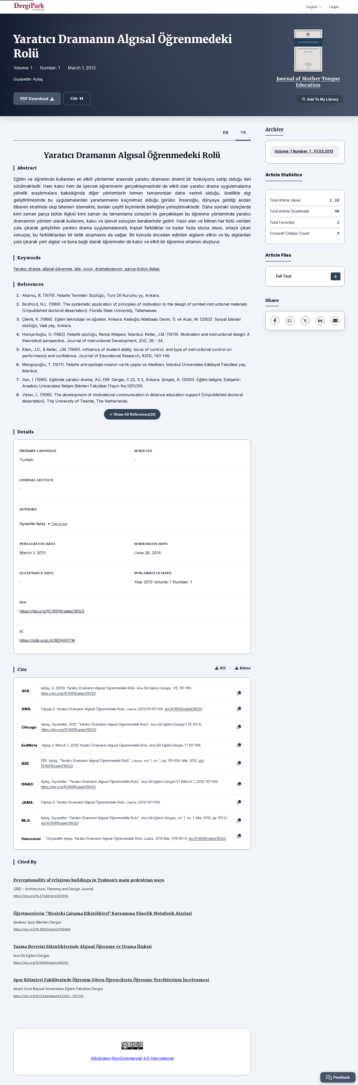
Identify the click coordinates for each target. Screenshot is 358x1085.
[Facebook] (275, 320)
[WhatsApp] (290, 320)
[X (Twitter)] (305, 320)
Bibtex (245, 668)
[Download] (335, 276)
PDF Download (34, 98)
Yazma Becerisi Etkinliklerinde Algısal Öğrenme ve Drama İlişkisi (82, 946)
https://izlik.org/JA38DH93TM (47, 640)
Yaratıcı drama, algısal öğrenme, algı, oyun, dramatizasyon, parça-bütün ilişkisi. (86, 268)
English (312, 7)
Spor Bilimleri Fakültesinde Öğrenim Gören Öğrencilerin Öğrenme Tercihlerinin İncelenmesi (111, 979)
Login (334, 7)
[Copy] (239, 693)
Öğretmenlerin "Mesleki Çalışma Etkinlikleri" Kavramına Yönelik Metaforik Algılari (102, 913)
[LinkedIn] (320, 320)
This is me (59, 524)
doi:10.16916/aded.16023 (183, 709)
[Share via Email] (335, 320)
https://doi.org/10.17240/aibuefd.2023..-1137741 (48, 996)
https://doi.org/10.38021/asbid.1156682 (42, 929)
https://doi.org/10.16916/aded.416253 (40, 962)
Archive (274, 129)
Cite (74, 98)
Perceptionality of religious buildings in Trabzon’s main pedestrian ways (88, 880)
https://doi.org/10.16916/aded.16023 (51, 611)
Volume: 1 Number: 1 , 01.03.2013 (303, 151)
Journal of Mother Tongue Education (308, 82)
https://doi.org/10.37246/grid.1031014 (40, 896)
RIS (223, 668)
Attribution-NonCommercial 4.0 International (132, 1058)
